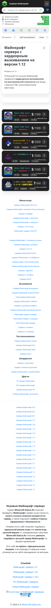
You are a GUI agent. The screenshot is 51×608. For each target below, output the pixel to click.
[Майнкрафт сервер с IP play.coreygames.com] (8, 129)
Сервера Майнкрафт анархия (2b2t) (25, 293)
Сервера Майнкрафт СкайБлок (25, 301)
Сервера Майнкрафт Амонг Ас (25, 205)
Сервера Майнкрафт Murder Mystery (26, 266)
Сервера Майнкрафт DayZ (25, 349)
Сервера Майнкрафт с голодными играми (25, 240)
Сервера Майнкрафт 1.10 (25, 468)
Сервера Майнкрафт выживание (25, 288)
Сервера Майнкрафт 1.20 (25, 424)
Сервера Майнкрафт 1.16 (25, 442)
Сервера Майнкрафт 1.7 (25, 481)
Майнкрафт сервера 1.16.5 (25, 577)
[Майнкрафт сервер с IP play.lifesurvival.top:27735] (8, 157)
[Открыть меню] (46, 3)
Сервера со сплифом (25, 275)
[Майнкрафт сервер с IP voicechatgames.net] (8, 170)
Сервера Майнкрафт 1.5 (25, 489)
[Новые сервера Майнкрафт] (14, 30)
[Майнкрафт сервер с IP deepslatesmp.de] (8, 143)
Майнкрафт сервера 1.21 (25, 567)
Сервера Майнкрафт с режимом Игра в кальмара (25, 209)
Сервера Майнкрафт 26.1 (25, 416)
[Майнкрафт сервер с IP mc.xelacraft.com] (8, 115)
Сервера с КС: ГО (25, 249)
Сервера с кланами (25, 327)
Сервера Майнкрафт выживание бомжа (25, 310)
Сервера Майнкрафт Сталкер (25, 341)
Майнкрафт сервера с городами (25, 319)
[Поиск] (4, 10)
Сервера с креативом (25, 363)
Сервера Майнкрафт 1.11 (25, 463)
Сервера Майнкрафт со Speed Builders (25, 372)
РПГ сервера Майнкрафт (25, 385)
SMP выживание (27, 37)
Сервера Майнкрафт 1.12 (25, 459)
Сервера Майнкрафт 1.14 (25, 450)
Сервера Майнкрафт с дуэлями (25, 244)
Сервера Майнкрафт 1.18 (25, 433)
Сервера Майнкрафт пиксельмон (25, 394)
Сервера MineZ (25, 354)
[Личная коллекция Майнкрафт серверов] (46, 10)
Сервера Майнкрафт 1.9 (25, 472)
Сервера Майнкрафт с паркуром (25, 222)
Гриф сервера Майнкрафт (25, 297)
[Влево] (15, 37)
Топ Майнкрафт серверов (25, 581)
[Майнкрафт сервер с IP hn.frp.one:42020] (8, 184)
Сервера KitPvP (25, 279)
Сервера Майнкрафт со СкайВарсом (25, 257)
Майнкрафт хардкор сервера (25, 314)
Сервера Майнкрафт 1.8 (25, 476)
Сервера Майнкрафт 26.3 (25, 407)
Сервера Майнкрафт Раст (25, 345)
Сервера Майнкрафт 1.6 (25, 485)
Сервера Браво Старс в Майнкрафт (25, 262)
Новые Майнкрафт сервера (25, 586)
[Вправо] (47, 37)
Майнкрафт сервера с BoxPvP (25, 231)
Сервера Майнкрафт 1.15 (25, 446)
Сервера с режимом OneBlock (25, 306)
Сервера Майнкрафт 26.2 (25, 411)
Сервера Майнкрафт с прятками (25, 218)
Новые (42, 37)
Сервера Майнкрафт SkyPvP (25, 253)
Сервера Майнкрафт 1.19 (25, 429)
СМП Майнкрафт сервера (25, 323)
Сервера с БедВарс (25, 214)
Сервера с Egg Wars (25, 270)
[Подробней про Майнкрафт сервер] (44, 114)
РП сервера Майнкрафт (26, 381)
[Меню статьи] (44, 48)
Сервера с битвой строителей (25, 367)
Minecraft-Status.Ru (31, 604)
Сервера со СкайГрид (25, 331)
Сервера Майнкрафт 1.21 (25, 420)
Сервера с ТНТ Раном (25, 227)
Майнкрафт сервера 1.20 (25, 572)
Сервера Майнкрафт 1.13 (25, 455)
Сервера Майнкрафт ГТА (25, 389)
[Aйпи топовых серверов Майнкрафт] (6, 30)
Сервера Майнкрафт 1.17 (25, 437)
